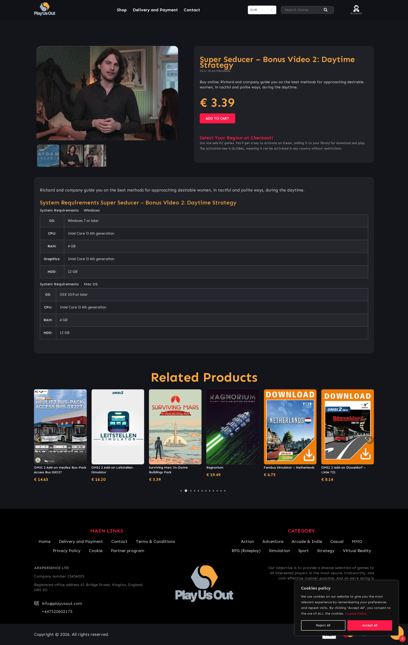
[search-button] (325, 10)
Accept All (369, 625)
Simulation (279, 550)
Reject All (323, 625)
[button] (181, 490)
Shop (122, 9)
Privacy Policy (67, 550)
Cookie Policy (356, 614)
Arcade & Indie (307, 541)
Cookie (95, 550)
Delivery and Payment (155, 9)
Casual (337, 541)
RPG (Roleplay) (246, 550)
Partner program (127, 550)
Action (247, 541)
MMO (357, 541)
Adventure (272, 541)
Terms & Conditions (155, 541)
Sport (303, 550)
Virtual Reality (357, 550)
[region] (347, 608)
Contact (192, 9)
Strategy (326, 550)
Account (356, 13)
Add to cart (217, 118)
